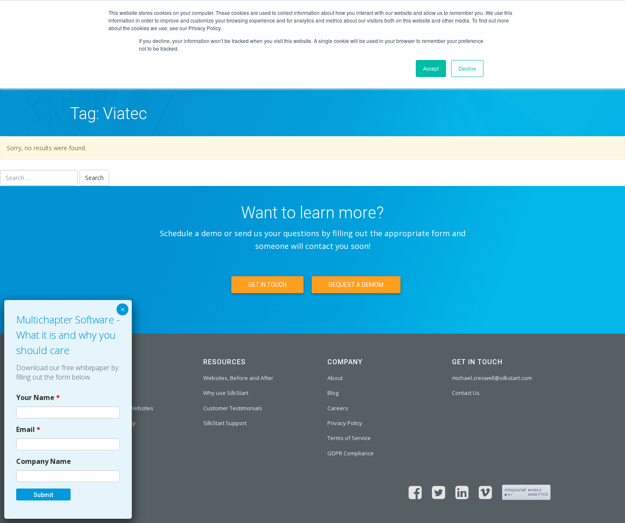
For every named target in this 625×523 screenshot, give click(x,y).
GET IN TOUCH (267, 284)
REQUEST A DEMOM (356, 284)
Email (28, 429)
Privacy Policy (344, 423)
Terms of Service (349, 438)
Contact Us (466, 393)
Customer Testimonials (232, 408)
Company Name (43, 461)
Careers (337, 408)
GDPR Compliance (350, 453)
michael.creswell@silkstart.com (492, 378)
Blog (332, 393)
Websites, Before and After (238, 378)
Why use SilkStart (225, 393)
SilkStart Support (225, 423)
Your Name (38, 397)
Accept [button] (431, 68)
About (335, 378)
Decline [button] (467, 68)
